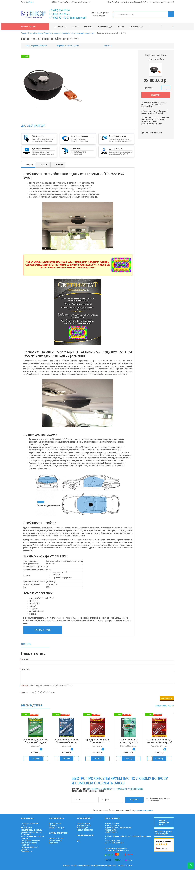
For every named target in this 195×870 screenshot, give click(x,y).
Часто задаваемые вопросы (32, 836)
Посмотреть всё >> (164, 705)
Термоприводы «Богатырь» (32, 830)
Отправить (134, 800)
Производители (55, 823)
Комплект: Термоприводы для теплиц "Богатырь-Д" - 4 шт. (159, 742)
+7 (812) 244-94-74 (59, 14)
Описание (29, 164)
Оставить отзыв (166, 698)
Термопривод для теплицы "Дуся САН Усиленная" (128, 742)
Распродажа (60, 27)
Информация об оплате (30, 841)
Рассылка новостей (85, 830)
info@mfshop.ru (111, 832)
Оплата (75, 27)
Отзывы (121, 27)
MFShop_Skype (111, 830)
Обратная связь (137, 27)
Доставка (88, 27)
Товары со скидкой (57, 828)
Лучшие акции (26, 828)
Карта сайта (54, 843)
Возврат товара (55, 841)
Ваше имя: (25, 659)
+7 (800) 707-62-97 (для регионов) (67, 17)
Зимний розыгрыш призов (31, 832)
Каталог (28, 27)
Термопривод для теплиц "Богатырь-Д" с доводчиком (97, 742)
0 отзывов (107, 46)
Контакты (25, 849)
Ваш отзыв (25, 669)
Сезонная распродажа (30, 823)
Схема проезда (105, 27)
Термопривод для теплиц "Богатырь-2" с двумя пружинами (66, 742)
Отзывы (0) (59, 165)
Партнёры (53, 826)
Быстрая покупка (66, 747)
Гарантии (44, 165)
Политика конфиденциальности (30, 846)
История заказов (83, 826)
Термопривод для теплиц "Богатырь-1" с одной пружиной (35, 742)
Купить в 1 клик (42, 629)
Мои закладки (82, 828)
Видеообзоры (26, 851)
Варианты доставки (29, 843)
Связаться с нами (56, 838)
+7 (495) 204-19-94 (59, 10)
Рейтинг (24, 693)
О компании (26, 834)
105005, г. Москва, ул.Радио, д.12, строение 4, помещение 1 (71, 2)
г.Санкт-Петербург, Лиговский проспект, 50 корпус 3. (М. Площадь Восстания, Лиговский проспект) (140, 2)
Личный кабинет (83, 823)
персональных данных (144, 810)
